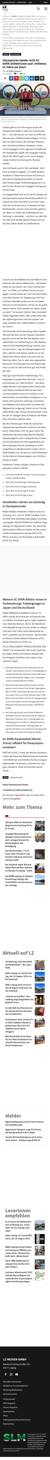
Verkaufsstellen (10, 1394)
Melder (6, 54)
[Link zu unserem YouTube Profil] (16, 1374)
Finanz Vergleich (10, 1407)
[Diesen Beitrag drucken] (42, 78)
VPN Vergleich (9, 1403)
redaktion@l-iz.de (9, 45)
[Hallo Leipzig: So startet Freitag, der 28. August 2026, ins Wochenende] (39, 977)
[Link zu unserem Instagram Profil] (11, 1374)
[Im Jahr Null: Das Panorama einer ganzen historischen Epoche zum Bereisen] (39, 1011)
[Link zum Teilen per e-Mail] (37, 78)
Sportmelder (15, 54)
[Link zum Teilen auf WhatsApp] (21, 78)
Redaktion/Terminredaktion (15, 1385)
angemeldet (19, 795)
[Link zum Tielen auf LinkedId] (31, 78)
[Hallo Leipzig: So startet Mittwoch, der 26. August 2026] (39, 1239)
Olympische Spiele (16, 777)
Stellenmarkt (21, 2)
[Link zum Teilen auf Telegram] (26, 78)
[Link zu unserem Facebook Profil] (5, 1374)
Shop (30, 2)
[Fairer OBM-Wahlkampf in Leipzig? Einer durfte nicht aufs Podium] (39, 1264)
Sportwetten (8, 1411)
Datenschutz (8, 1423)
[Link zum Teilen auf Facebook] (11, 78)
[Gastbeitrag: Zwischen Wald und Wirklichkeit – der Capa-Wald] (39, 965)
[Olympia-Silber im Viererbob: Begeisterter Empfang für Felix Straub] (39, 826)
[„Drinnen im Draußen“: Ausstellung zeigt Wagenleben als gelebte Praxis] (39, 1000)
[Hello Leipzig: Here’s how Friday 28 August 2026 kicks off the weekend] (39, 988)
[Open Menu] (46, 9)
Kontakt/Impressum (12, 1381)
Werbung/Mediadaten (12, 1390)
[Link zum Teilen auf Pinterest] (16, 78)
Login (45, 2)
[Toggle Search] (38, 8)
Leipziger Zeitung (9, 2)
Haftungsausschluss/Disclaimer (17, 1419)
